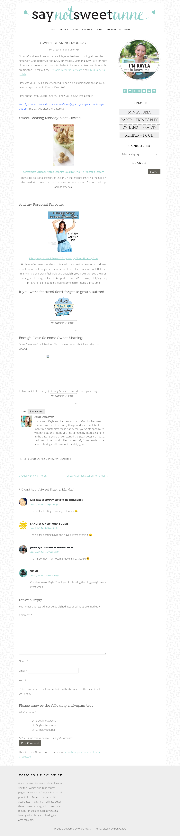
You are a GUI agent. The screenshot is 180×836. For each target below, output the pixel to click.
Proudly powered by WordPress (72, 828)
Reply (55, 504)
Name (23, 661)
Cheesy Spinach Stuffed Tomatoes (87, 475)
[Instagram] (154, 91)
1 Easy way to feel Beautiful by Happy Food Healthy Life (63, 258)
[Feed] (125, 91)
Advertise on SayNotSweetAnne (113, 29)
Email (23, 670)
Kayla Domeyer (71, 49)
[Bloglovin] (130, 91)
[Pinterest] (149, 91)
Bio (24, 411)
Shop (75, 29)
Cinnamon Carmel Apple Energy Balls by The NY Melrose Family (63, 171)
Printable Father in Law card (66, 70)
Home (53, 29)
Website (23, 680)
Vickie (34, 571)
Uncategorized (63, 458)
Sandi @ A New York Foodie (49, 523)
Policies (86, 29)
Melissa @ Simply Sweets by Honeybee (56, 500)
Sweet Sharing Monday (42, 458)
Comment (25, 615)
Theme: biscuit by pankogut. (110, 828)
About (62, 29)
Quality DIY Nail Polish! (33, 475)
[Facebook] (139, 91)
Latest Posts (37, 411)
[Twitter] (134, 91)
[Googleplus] (144, 91)
